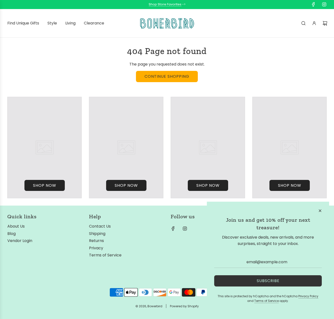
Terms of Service (266, 301)
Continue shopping (167, 76)
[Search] (303, 23)
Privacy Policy (308, 296)
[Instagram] (324, 4)
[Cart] (325, 23)
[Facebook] (313, 4)
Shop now (44, 185)
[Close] (320, 210)
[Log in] (314, 23)
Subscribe (268, 281)
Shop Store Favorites (165, 4)
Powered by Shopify (184, 306)
